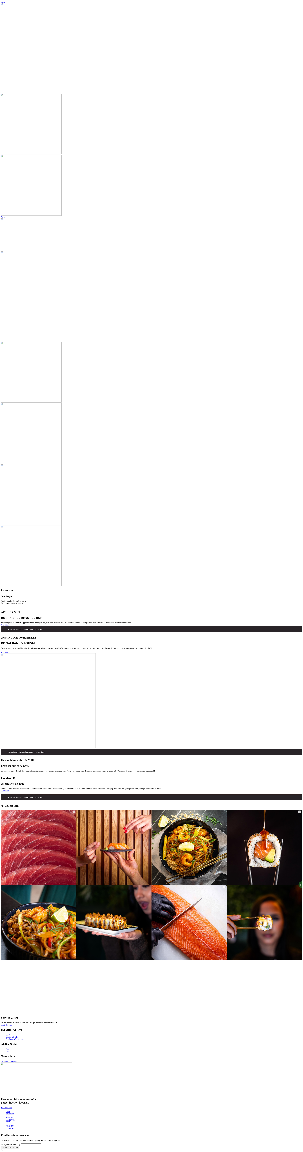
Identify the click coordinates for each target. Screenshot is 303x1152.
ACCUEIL (10, 1118)
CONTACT (10, 1120)
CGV (8, 1122)
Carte (3, 2)
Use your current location (10, 1147)
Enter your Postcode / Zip (10, 1145)
